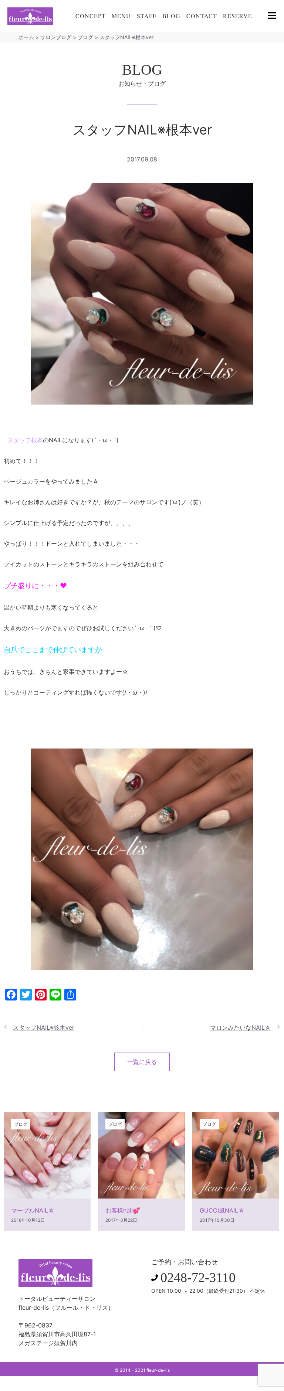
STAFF (146, 16)
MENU (121, 16)
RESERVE (237, 16)
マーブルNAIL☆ (32, 1210)
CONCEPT (90, 16)
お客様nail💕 (122, 1210)
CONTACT (201, 16)
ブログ (85, 37)
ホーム (26, 37)
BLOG (171, 16)
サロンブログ (55, 37)
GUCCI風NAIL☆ (222, 1210)
